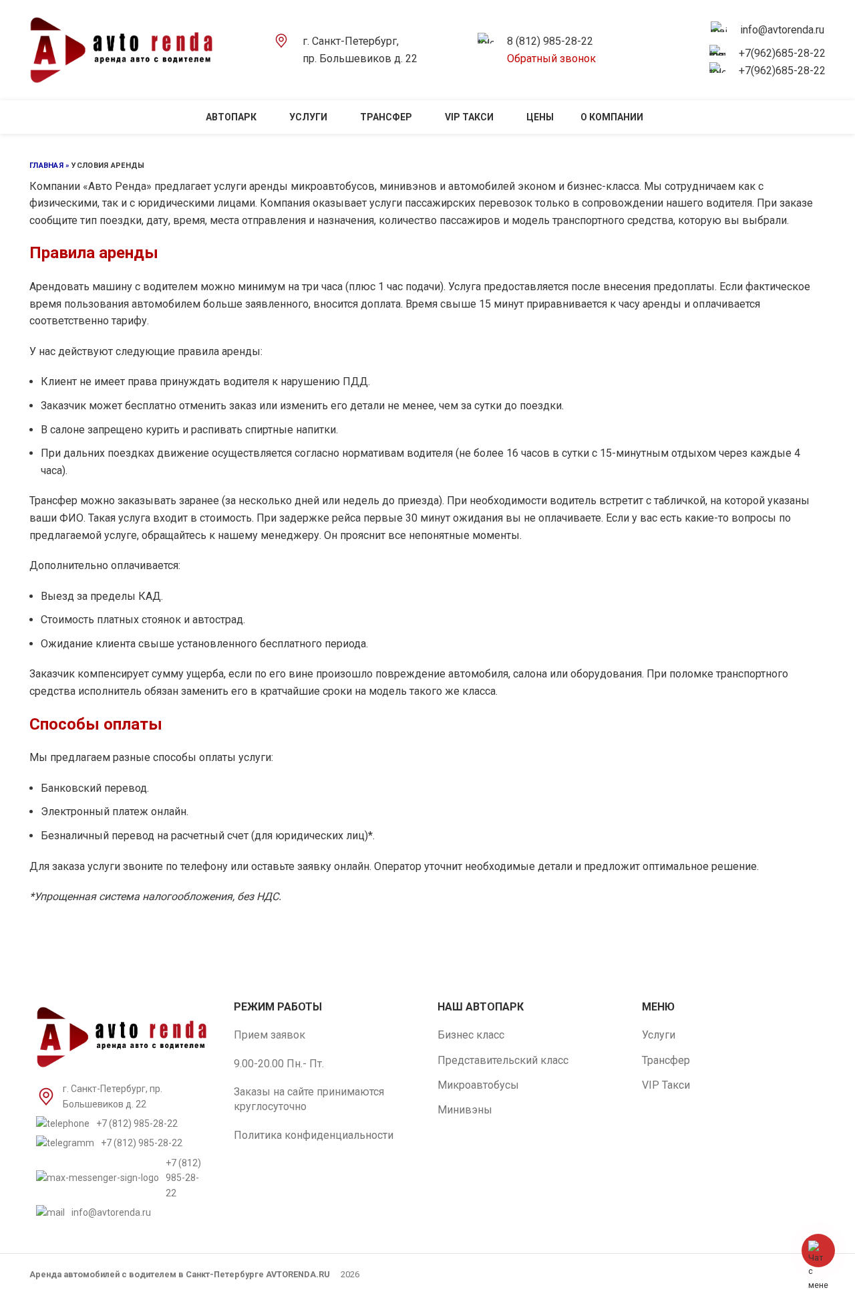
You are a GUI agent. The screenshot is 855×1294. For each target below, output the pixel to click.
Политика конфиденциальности (313, 1135)
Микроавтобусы (478, 1085)
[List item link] (121, 1123)
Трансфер (666, 1060)
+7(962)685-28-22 (782, 53)
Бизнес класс (471, 1035)
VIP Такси (666, 1085)
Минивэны (465, 1109)
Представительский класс (503, 1060)
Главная (46, 165)
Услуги (658, 1035)
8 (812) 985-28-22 (550, 41)
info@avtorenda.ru (782, 29)
